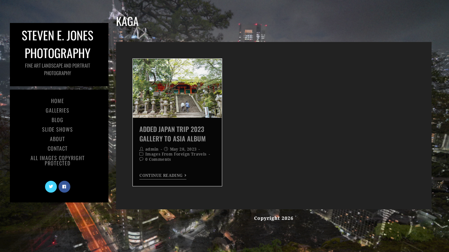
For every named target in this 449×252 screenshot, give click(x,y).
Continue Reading (160, 175)
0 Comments (158, 159)
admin (152, 149)
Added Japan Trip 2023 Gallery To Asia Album (172, 133)
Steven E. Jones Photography (57, 51)
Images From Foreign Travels (176, 154)
